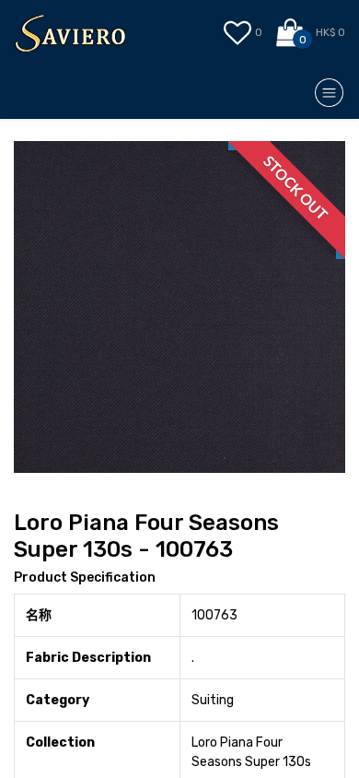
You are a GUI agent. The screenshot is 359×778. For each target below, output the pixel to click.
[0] (291, 33)
